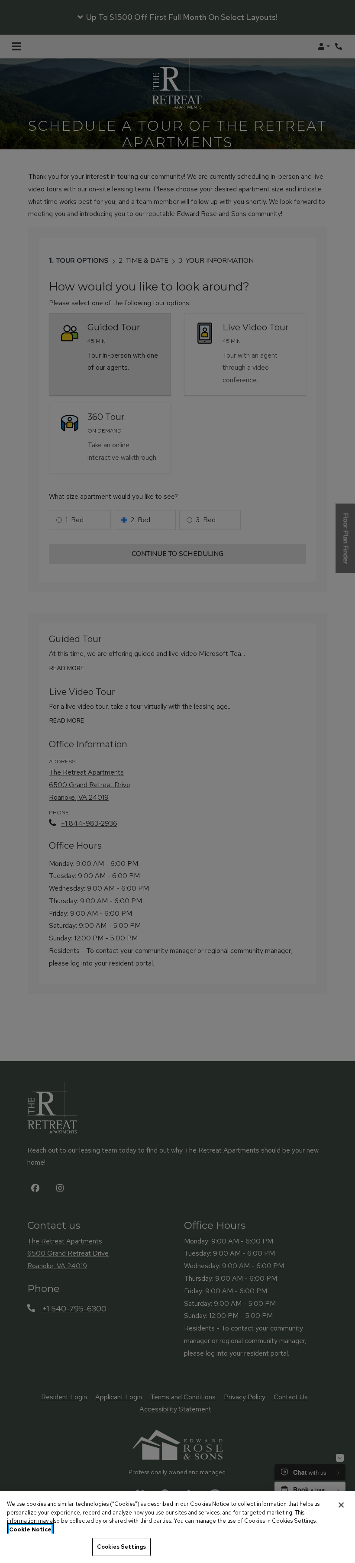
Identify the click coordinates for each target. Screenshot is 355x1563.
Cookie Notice (30, 1529)
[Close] (341, 1505)
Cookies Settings (121, 1546)
